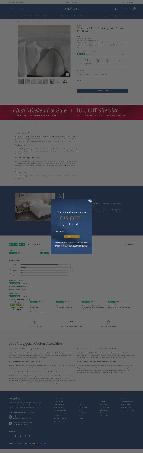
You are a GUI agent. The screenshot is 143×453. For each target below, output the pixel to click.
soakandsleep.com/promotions (65, 247)
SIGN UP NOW (71, 236)
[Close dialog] (90, 200)
